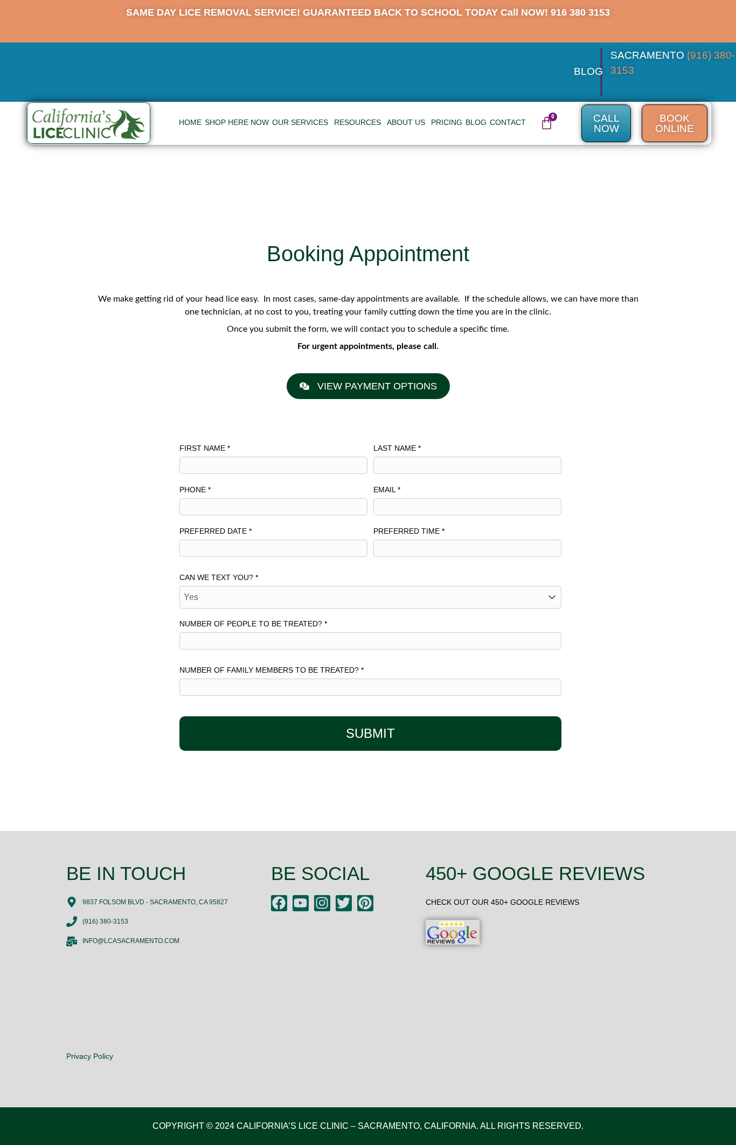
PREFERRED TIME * (409, 531)
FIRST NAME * (204, 448)
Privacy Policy (89, 1056)
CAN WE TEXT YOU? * (218, 577)
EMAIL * (386, 489)
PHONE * (195, 489)
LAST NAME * (397, 448)
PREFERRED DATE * (215, 531)
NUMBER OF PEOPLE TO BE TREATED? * (253, 623)
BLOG (588, 71)
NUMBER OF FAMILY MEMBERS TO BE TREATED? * (271, 670)
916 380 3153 (580, 12)
